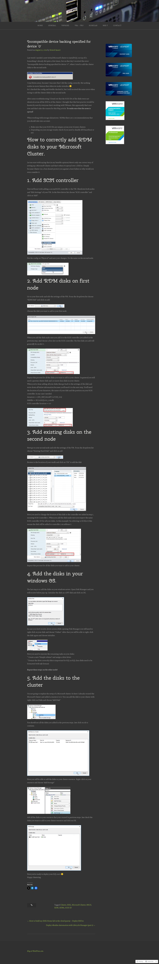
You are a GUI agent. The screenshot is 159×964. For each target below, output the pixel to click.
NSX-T (105, 25)
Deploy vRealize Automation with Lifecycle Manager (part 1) (69, 925)
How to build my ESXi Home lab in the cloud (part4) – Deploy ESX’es (56, 921)
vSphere (65, 25)
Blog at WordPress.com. (35, 951)
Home (40, 25)
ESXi (69, 905)
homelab (93, 25)
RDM (56, 907)
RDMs (61, 907)
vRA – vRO (79, 25)
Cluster (63, 905)
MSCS (88, 905)
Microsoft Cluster (79, 905)
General (52, 25)
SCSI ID (68, 907)
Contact (117, 25)
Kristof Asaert (55, 50)
